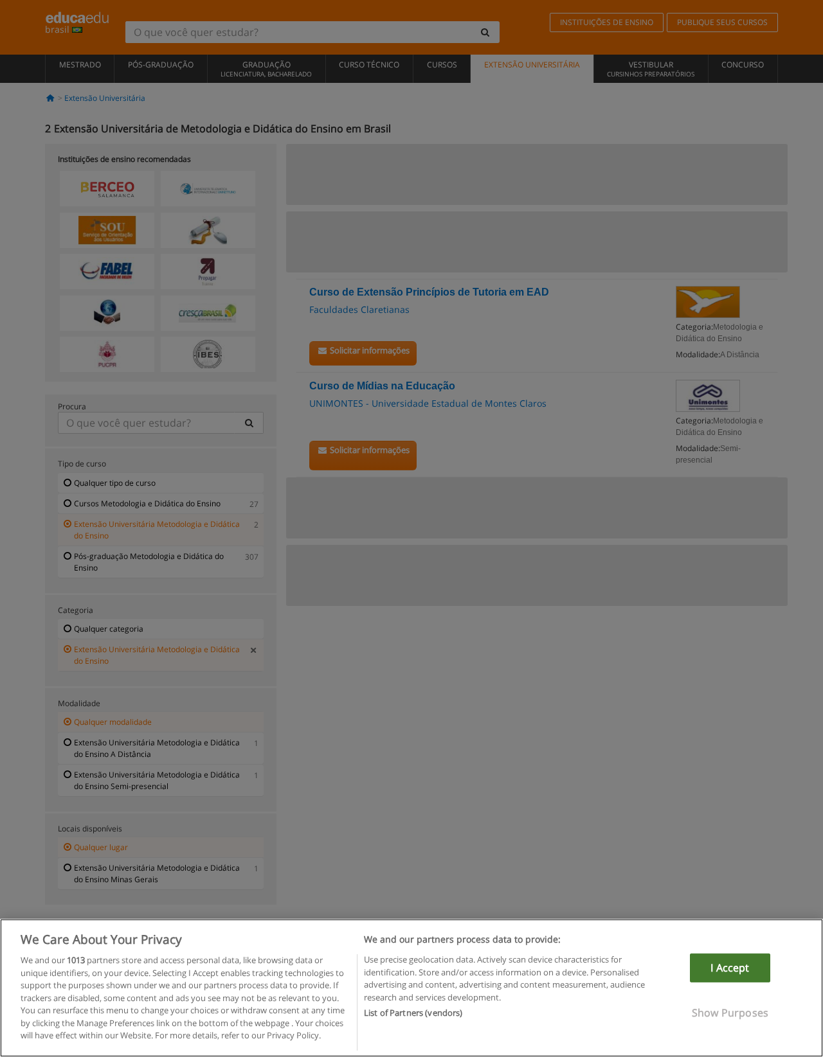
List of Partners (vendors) (413, 1012)
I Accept (729, 968)
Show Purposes (730, 1013)
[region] (411, 988)
